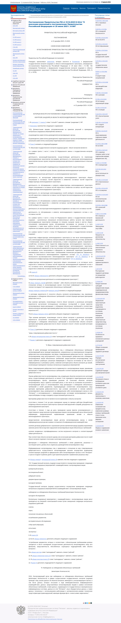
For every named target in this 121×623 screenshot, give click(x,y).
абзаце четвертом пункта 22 (41, 556)
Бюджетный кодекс (19, 28)
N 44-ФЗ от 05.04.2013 (102, 188)
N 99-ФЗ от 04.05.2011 (101, 131)
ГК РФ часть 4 (17, 44)
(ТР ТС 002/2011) (81, 256)
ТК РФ (15, 71)
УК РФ (15, 75)
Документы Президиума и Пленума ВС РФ (17, 109)
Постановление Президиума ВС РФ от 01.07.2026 (19, 147)
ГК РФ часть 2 (17, 39)
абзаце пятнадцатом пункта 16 (41, 336)
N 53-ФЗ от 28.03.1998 (101, 205)
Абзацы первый (35, 459)
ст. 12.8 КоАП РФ (100, 298)
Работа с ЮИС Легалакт (49, 2)
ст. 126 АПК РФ (100, 392)
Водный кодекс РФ (19, 30)
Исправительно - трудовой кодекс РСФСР (18, 303)
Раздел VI (34, 563)
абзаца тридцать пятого (41, 314)
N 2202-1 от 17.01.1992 (101, 163)
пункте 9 (34, 272)
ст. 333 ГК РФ (99, 224)
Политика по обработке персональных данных (45, 619)
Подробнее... (21, 276)
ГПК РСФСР (16, 286)
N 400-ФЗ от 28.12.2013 (102, 20)
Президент (91, 8)
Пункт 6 (32, 144)
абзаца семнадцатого (41, 276)
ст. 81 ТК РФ (99, 269)
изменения (50, 61)
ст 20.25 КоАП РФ (100, 256)
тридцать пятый (54, 290)
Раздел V (33, 340)
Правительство (104, 8)
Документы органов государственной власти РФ (19, 104)
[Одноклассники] (89, 602)
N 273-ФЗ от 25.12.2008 (102, 82)
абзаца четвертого (40, 539)
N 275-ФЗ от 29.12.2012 (102, 61)
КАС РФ (15, 57)
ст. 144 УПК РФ (100, 356)
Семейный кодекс (18, 68)
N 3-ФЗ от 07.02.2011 (101, 107)
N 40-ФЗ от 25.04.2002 (102, 37)
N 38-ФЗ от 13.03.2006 (101, 93)
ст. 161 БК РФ (99, 332)
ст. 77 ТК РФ (99, 345)
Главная (66, 8)
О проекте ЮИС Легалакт (30, 2)
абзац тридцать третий (37, 283)
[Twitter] (87, 602)
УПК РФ (15, 78)
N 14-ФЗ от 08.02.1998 (101, 143)
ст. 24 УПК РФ (99, 377)
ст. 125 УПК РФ (99, 368)
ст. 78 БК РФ (99, 281)
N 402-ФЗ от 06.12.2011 (102, 114)
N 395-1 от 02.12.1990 (101, 213)
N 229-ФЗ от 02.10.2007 (102, 194)
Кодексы (74, 8)
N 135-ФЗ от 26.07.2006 (102, 122)
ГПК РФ (15, 47)
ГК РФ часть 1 (17, 37)
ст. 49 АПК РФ (99, 402)
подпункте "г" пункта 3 (38, 122)
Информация (15, 2)
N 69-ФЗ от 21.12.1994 (101, 29)
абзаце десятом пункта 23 (40, 559)
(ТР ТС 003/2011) (76, 259)
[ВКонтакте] (86, 602)
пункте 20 (34, 535)
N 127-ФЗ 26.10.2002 (101, 169)
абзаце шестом (36, 552)
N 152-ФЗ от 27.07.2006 (102, 179)
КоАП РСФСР (17, 307)
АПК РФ (15, 25)
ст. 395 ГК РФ (99, 243)
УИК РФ (15, 73)
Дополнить (33, 126)
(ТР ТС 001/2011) (82, 254)
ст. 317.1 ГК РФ (99, 233)
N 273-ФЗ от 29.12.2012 (102, 44)
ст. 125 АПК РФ (100, 426)
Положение (76, 61)
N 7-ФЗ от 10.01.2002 (101, 99)
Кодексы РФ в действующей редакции (17, 22)
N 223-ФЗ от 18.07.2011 (101, 150)
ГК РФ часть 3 (17, 42)
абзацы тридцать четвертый (38, 290)
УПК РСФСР (16, 320)
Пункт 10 (33, 329)
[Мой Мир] (91, 602)
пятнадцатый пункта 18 (49, 459)
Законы (82, 8)
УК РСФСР (16, 317)
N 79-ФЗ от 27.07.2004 (102, 50)
